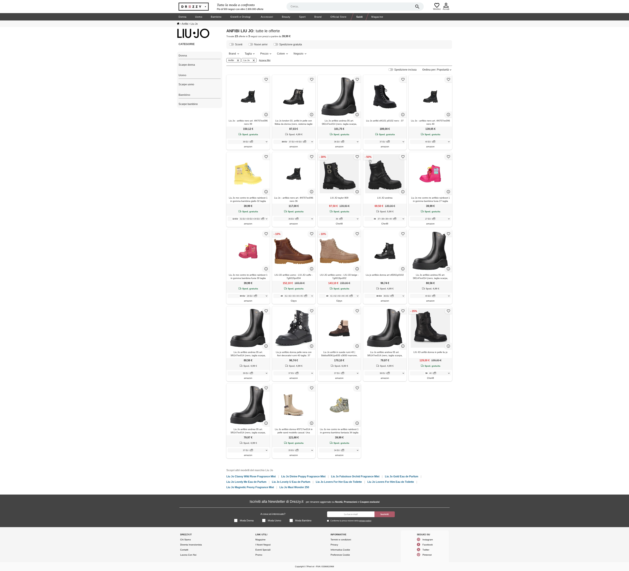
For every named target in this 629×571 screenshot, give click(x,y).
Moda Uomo (274, 520)
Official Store (338, 16)
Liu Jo (246, 60)
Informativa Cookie (340, 549)
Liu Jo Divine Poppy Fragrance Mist (303, 476)
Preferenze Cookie (340, 554)
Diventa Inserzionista (191, 544)
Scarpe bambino (188, 104)
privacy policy (365, 521)
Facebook (427, 544)
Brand (318, 16)
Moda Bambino (303, 520)
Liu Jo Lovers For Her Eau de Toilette (339, 481)
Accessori (267, 16)
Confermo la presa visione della (350, 521)
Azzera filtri (264, 60)
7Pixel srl (310, 566)
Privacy (334, 544)
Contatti (184, 549)
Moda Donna (247, 520)
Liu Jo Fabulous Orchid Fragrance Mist (355, 476)
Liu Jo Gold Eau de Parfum (401, 476)
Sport (302, 16)
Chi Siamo (185, 539)
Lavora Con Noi (188, 554)
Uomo (198, 16)
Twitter (425, 549)
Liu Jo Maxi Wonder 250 (294, 487)
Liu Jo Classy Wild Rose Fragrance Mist (251, 476)
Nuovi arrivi (260, 44)
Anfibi (231, 60)
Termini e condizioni (341, 539)
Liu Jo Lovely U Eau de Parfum (291, 481)
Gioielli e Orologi (240, 16)
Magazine (377, 16)
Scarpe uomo (186, 84)
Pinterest (427, 554)
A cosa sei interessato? (272, 514)
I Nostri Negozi (263, 544)
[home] (178, 23)
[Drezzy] (197, 7)
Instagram (427, 539)
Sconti (238, 44)
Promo (258, 554)
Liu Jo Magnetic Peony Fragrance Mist (250, 487)
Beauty (286, 16)
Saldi (359, 16)
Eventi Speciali (262, 549)
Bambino (216, 16)
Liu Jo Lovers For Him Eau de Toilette (390, 481)
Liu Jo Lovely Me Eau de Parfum (246, 481)
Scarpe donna (187, 64)
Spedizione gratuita (290, 44)
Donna (182, 16)
